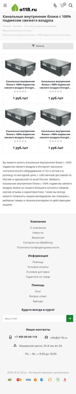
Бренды (38, 301)
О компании (38, 227)
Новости (38, 232)
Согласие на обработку (38, 242)
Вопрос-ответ (38, 296)
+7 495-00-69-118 (26, 336)
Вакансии (38, 237)
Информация (38, 256)
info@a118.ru (59, 337)
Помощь (38, 262)
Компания (38, 221)
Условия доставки (38, 271)
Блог (38, 291)
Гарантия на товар (38, 276)
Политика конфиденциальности (38, 247)
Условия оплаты (38, 267)
